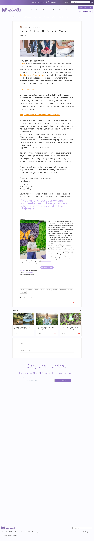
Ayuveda (46, 17)
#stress (22, 289)
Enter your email (27, 377)
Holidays (70, 289)
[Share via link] (31, 297)
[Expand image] (29, 48)
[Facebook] (48, 2)
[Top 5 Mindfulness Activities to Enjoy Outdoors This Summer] (23, 319)
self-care (42, 289)
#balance (36, 289)
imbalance (55, 289)
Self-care (54, 17)
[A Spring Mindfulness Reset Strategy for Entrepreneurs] (47, 319)
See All (80, 310)
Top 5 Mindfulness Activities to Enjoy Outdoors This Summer (23, 328)
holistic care (23, 292)
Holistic (61, 17)
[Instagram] (47, 2)
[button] (92, 2)
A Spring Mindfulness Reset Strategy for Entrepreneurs (46, 328)
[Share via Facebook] (20, 297)
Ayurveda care (29, 289)
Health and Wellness (25, 17)
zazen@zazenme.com (39, 532)
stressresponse (63, 289)
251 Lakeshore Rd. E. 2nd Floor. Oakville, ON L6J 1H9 (15, 532)
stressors (49, 289)
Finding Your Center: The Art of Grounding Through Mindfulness (70, 328)
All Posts (14, 17)
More (67, 17)
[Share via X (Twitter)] (24, 297)
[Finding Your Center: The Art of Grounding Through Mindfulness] (70, 319)
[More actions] (73, 27)
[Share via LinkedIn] (27, 297)
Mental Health (37, 17)
